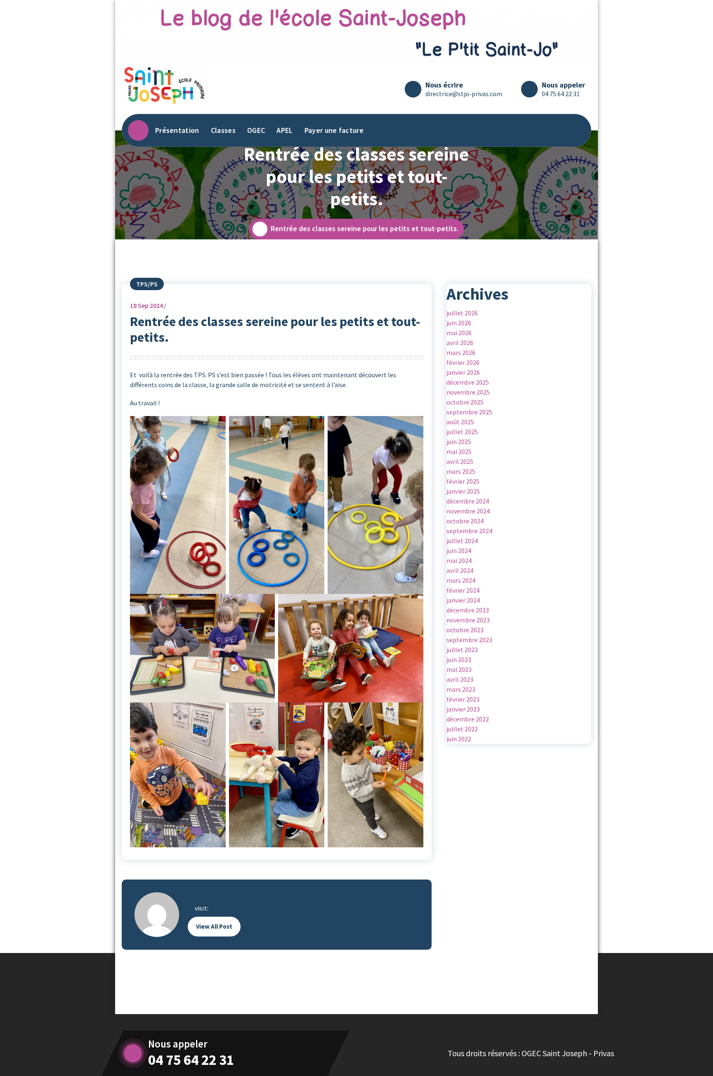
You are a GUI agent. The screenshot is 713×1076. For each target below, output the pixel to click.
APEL (284, 130)
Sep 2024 (146, 305)
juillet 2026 (462, 313)
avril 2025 (459, 461)
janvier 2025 (463, 491)
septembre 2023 (469, 640)
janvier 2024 (463, 600)
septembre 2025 (469, 412)
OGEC (256, 130)
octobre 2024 (465, 521)
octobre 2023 (465, 630)
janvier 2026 (463, 372)
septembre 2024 (469, 531)
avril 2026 (459, 342)
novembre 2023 (468, 620)
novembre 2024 (468, 511)
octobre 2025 (465, 402)
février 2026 (462, 362)
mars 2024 (460, 580)
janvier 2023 (463, 709)
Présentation (177, 130)
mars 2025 (460, 471)
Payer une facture (334, 130)
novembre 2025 (468, 392)
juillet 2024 (462, 541)
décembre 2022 (467, 719)
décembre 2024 (467, 501)
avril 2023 (459, 679)
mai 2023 (459, 669)
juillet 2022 (462, 729)
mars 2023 (460, 689)
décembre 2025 (467, 382)
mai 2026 (459, 333)
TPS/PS (147, 284)
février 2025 (462, 481)
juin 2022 (458, 739)
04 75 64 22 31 (561, 94)
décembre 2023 (467, 610)
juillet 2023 (462, 650)
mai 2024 (459, 560)
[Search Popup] (577, 130)
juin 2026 (458, 323)
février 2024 (462, 590)
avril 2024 (459, 570)
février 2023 (462, 699)
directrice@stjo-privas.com (463, 94)
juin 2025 (458, 441)
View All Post (214, 926)
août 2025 (460, 422)
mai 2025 (459, 451)
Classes (223, 130)
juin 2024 (458, 550)
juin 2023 (458, 659)
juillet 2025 (462, 432)
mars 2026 (460, 352)
